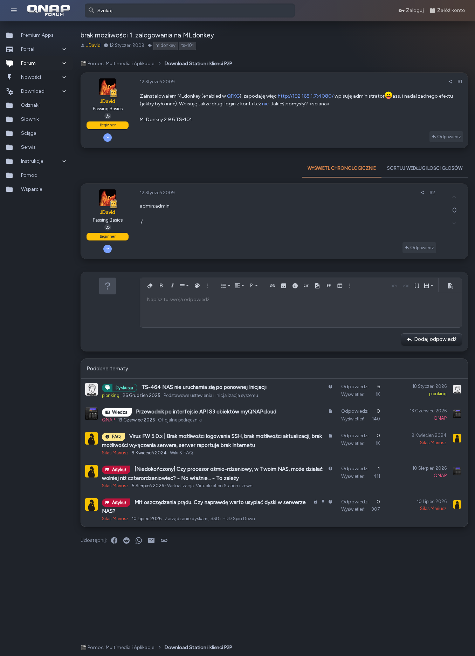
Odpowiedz (449, 136)
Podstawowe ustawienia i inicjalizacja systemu (211, 395)
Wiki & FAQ (181, 452)
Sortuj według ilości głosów (424, 168)
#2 (432, 192)
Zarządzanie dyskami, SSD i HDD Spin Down (210, 518)
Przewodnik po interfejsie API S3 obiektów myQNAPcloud (206, 412)
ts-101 (187, 45)
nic (265, 104)
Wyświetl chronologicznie (342, 168)
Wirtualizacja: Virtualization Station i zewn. (210, 485)
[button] (14, 11)
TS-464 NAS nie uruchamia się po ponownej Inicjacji (204, 387)
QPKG (233, 96)
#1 (459, 81)
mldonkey (165, 45)
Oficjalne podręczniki (180, 420)
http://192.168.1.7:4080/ (305, 96)
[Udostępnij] (450, 82)
